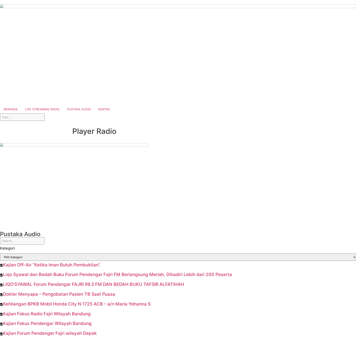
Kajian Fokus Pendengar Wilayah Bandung (47, 323)
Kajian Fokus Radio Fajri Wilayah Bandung (47, 313)
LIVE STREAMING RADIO (42, 109)
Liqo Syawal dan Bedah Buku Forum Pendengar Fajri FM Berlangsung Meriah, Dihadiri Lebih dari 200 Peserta (117, 274)
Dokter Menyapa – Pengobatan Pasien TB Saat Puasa (59, 294)
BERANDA (11, 109)
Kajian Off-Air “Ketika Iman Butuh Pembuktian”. (52, 265)
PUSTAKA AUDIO (79, 109)
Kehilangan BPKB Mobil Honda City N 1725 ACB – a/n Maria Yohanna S (77, 304)
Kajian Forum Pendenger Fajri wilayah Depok (50, 333)
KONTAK (104, 109)
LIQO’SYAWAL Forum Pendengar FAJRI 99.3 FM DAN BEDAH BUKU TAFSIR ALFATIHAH (93, 284)
